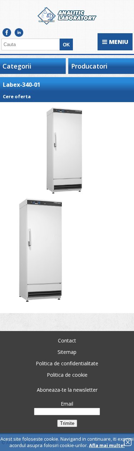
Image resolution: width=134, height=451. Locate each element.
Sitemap (67, 352)
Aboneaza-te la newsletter (67, 389)
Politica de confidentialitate (67, 363)
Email (67, 403)
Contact (67, 340)
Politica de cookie (67, 374)
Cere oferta (17, 96)
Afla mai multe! (107, 445)
